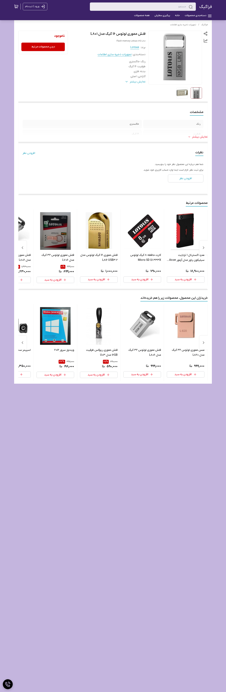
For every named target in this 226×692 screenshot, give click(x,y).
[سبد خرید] (16, 6)
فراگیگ (205, 7)
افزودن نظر (29, 153)
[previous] (203, 248)
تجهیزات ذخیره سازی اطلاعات (183, 24)
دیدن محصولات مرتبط (43, 46)
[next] (22, 248)
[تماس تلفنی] (8, 684)
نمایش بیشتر (200, 137)
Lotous (134, 47)
